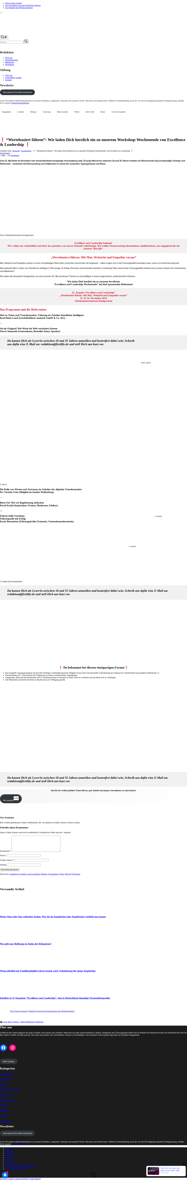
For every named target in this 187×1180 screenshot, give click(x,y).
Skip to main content (13, 3)
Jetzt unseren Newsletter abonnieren (17, 92)
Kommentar (5, 851)
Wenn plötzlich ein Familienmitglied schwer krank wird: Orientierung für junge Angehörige (48, 971)
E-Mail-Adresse (7, 860)
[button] (19, 1164)
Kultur (102, 112)
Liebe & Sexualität (118, 112)
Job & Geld (90, 112)
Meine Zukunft (62, 112)
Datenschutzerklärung (20, 103)
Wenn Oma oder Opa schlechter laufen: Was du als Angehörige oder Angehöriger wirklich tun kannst (53, 916)
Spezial (3, 1115)
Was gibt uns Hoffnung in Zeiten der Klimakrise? (26, 943)
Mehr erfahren (8, 1061)
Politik (76, 112)
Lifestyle (21, 112)
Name (3, 855)
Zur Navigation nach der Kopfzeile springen (23, 5)
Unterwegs (47, 112)
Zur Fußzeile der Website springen (19, 8)
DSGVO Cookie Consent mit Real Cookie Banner (20, 1179)
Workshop (76, 874)
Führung (44, 874)
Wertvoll (68, 874)
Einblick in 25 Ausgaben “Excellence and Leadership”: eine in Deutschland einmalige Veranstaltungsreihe (55, 998)
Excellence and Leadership (29, 874)
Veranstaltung (53, 874)
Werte (61, 874)
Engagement (6, 112)
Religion (33, 112)
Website (3, 865)
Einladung (14, 874)
